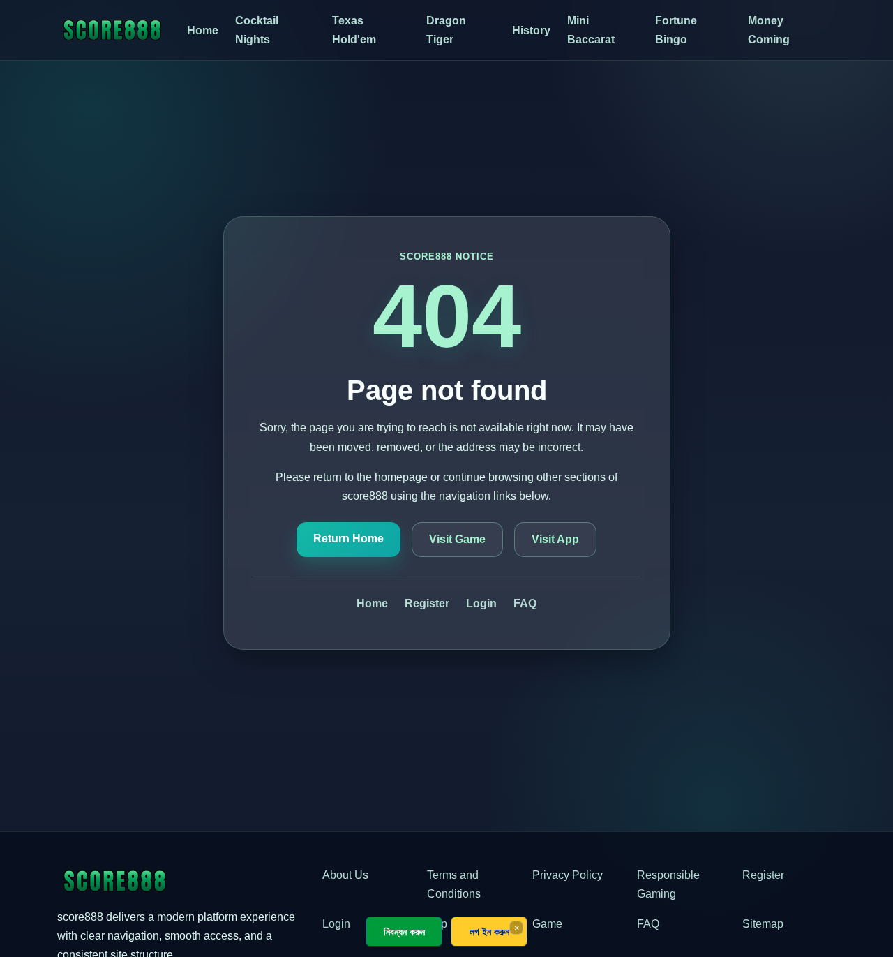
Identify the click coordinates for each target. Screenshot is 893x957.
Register (427, 603)
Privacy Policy (567, 875)
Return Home (348, 538)
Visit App (555, 539)
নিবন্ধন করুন (404, 931)
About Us (345, 875)
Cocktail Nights (256, 30)
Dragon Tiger (446, 30)
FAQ (524, 603)
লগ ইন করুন (489, 931)
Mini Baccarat (591, 30)
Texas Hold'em (354, 30)
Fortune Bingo (676, 30)
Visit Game (457, 539)
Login (481, 603)
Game (547, 924)
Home (202, 30)
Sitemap (762, 924)
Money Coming (769, 30)
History (531, 30)
